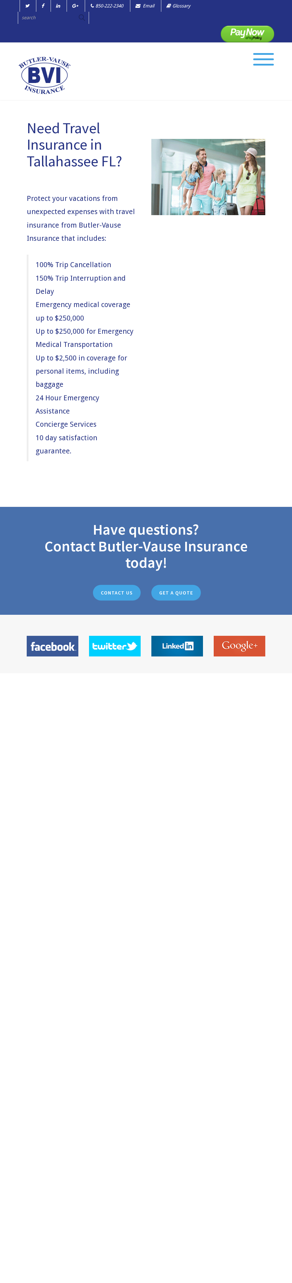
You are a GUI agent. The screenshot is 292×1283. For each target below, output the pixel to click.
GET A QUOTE (176, 592)
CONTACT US (117, 592)
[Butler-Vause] (44, 75)
